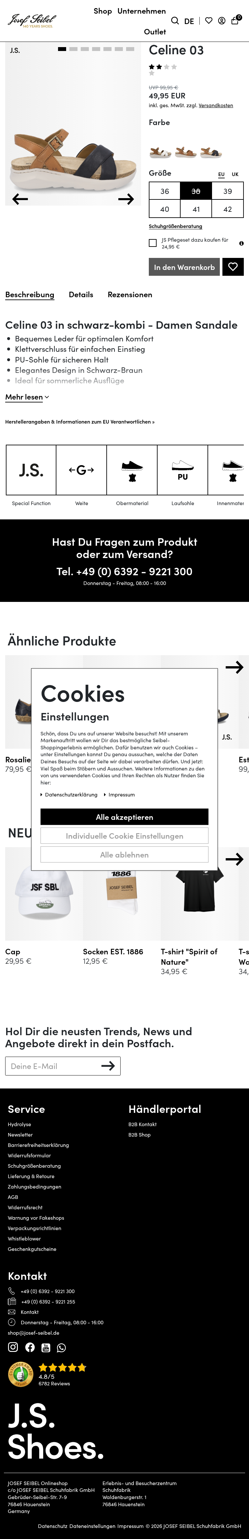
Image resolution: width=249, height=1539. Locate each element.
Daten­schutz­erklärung (72, 794)
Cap (12, 951)
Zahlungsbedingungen (34, 1186)
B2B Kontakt (142, 1124)
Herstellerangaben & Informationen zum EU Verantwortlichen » (80, 421)
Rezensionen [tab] (130, 294)
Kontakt (30, 1311)
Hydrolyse (19, 1124)
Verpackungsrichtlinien (34, 1228)
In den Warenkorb (184, 267)
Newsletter (20, 1134)
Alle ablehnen (124, 854)
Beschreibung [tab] (29, 294)
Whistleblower (24, 1238)
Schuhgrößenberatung (34, 1165)
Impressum (130, 1526)
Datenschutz (52, 1526)
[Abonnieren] (108, 1066)
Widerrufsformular (29, 1155)
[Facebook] (30, 1347)
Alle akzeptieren (124, 816)
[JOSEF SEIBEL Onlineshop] (32, 19)
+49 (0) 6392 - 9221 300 (134, 570)
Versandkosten (216, 105)
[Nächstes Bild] (126, 199)
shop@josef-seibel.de (33, 1332)
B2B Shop (139, 1134)
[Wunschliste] (208, 21)
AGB (13, 1196)
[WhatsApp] (61, 1347)
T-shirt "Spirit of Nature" (189, 956)
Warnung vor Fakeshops (36, 1217)
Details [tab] (81, 294)
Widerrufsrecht (25, 1207)
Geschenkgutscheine (32, 1248)
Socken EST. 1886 (113, 951)
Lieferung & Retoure (31, 1176)
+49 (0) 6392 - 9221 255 (48, 1301)
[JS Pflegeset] (241, 243)
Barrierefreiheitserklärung (38, 1144)
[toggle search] (175, 21)
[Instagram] (13, 1347)
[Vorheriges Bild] (20, 199)
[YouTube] (46, 1347)
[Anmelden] (221, 21)
